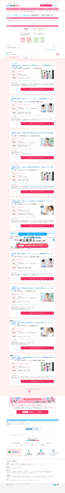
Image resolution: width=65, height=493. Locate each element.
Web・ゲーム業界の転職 (13, 476)
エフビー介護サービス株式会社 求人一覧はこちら (47, 91)
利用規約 (22, 445)
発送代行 (19, 480)
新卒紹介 (23, 476)
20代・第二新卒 (19, 476)
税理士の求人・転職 (44, 476)
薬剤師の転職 (52, 476)
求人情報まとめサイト (9, 471)
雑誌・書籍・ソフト (51, 471)
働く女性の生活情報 (45, 471)
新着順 (26, 57)
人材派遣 (7, 476)
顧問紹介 (49, 476)
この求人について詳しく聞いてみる (38, 89)
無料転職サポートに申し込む (46, 5)
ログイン (55, 5)
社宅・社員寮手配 (30, 480)
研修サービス (8, 480)
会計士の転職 (38, 476)
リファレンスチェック (36, 480)
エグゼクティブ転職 (33, 476)
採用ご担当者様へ (48, 2)
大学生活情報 (40, 471)
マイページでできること (55, 2)
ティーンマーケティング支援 (33, 471)
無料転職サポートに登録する (33, 412)
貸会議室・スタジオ (24, 480)
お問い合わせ (32, 445)
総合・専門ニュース (15, 471)
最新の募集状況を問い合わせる (38, 347)
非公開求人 (12, 54)
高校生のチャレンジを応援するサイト (24, 471)
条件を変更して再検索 (33, 429)
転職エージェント (27, 476)
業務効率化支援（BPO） (14, 480)
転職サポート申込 (43, 445)
